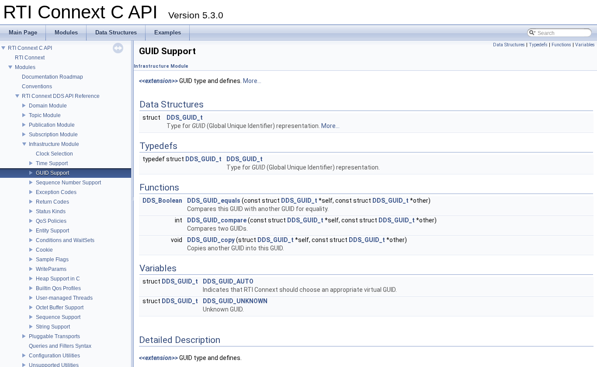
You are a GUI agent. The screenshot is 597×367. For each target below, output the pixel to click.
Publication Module (52, 125)
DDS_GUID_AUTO (228, 281)
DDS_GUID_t (185, 117)
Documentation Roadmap (52, 77)
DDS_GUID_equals (213, 200)
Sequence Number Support (68, 183)
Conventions (37, 86)
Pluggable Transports (54, 336)
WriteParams (51, 269)
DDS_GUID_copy (211, 239)
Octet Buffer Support (59, 308)
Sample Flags (52, 259)
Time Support (52, 163)
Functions (561, 45)
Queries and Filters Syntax (60, 346)
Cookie (44, 250)
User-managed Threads (64, 298)
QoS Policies (51, 221)
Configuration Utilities (54, 356)
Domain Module (48, 106)
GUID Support (52, 173)
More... (252, 80)
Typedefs (538, 45)
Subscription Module (53, 135)
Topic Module (45, 115)
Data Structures (509, 45)
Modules (25, 67)
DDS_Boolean (162, 200)
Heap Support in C (58, 279)
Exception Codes (56, 192)
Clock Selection (54, 154)
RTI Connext (30, 58)
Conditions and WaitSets (65, 240)
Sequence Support (58, 317)
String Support (53, 327)
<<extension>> (158, 80)
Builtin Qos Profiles (58, 288)
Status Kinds (51, 211)
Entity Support (52, 231)
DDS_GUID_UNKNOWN (235, 301)
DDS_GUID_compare (216, 220)
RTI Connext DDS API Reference (61, 96)
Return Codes (52, 202)
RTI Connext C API (30, 48)
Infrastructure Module (54, 144)
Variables (585, 45)
